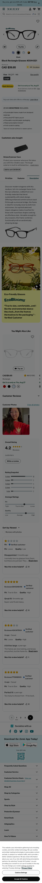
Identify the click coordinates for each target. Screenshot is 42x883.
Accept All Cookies (21, 879)
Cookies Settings (21, 872)
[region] (21, 862)
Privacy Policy (27, 868)
